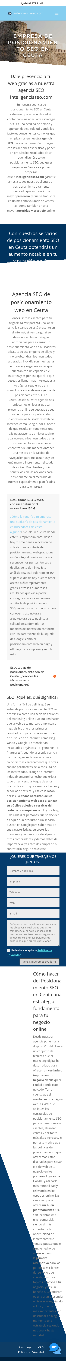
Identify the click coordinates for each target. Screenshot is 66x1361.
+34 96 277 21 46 (33, 3)
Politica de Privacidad (31, 1352)
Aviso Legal (25, 1347)
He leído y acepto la (29, 952)
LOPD (40, 1347)
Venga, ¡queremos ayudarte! (39, 961)
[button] (55, 1349)
